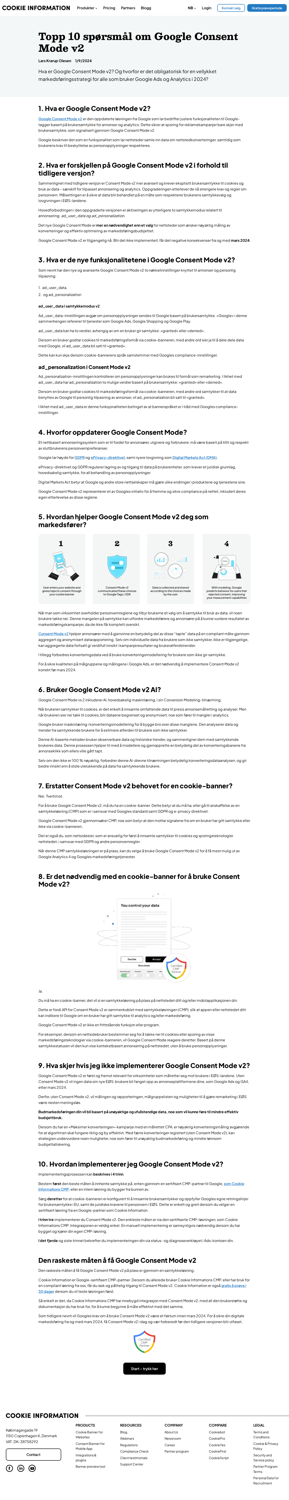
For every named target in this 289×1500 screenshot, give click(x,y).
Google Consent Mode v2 (60, 118)
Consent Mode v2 (53, 633)
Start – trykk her (144, 1368)
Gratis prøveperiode (267, 8)
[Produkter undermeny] (96, 8)
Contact (33, 1454)
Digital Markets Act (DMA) (194, 457)
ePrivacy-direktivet (108, 457)
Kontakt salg (231, 8)
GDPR (80, 457)
